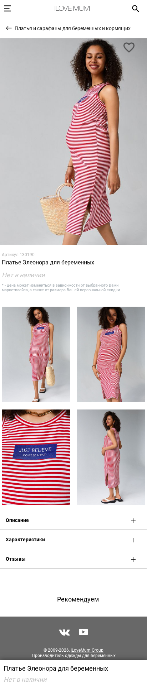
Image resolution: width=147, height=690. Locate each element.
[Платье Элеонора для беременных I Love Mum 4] (36, 457)
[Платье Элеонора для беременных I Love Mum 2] (36, 354)
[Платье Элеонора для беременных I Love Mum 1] (73, 141)
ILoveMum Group (87, 650)
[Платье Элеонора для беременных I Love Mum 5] (111, 457)
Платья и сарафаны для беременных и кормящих (73, 28)
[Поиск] (133, 8)
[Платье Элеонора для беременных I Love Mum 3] (111, 354)
